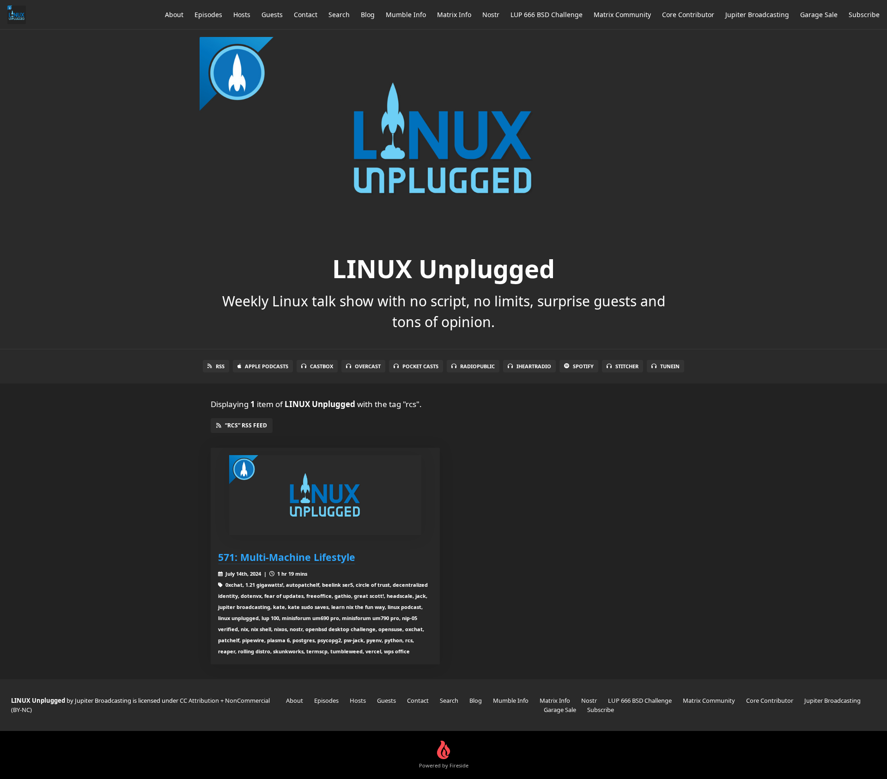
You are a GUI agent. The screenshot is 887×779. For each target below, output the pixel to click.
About (174, 14)
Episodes (208, 14)
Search (339, 14)
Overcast (368, 366)
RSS (220, 366)
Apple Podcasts (266, 366)
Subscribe (864, 14)
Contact (305, 14)
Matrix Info (454, 14)
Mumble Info (406, 14)
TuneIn (670, 366)
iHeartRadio (533, 366)
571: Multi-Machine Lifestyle (286, 557)
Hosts (241, 14)
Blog (368, 14)
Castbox (321, 366)
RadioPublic (477, 366)
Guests (272, 14)
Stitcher (626, 366)
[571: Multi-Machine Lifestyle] (325, 495)
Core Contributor (688, 14)
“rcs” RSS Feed (246, 425)
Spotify (583, 366)
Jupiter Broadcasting (757, 14)
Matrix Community (622, 14)
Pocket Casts (420, 366)
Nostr (490, 14)
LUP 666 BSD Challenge (546, 14)
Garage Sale (819, 14)
